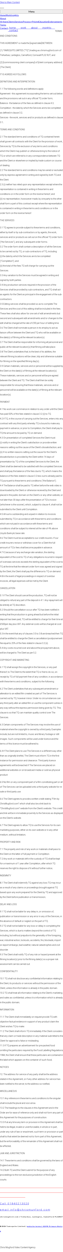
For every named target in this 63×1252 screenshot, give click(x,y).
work (24, 27)
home (13, 27)
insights (48, 27)
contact (13, 30)
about (35, 27)
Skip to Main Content (10, 2)
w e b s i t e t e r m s (34, 1226)
